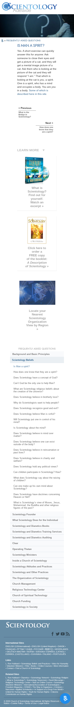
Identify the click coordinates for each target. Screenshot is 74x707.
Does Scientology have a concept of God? (35, 377)
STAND (27, 687)
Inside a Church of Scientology (29, 560)
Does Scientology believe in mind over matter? (33, 434)
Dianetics (25, 678)
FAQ (27, 666)
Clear (15, 543)
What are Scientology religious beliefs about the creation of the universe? (36, 390)
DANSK (61, 646)
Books (33, 666)
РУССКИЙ (38, 649)
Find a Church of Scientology (28, 668)
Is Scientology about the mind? (29, 427)
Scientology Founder (24, 514)
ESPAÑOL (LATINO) (55, 652)
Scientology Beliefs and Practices (35, 664)
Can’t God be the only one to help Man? (34, 383)
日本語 (29, 649)
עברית (20, 649)
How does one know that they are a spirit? (35, 372)
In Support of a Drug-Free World (48, 689)
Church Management (23, 583)
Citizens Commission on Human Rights (32, 693)
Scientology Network (40, 678)
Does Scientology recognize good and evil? (35, 408)
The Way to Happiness (42, 687)
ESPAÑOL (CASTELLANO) (17, 654)
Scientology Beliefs (23, 360)
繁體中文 (49, 649)
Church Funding (21, 601)
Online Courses (45, 666)
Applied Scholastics (24, 689)
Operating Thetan (22, 549)
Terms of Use (31, 703)
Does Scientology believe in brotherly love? (35, 397)
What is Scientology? (16, 680)
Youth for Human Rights (39, 692)
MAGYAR (21, 652)
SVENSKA (40, 652)
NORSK (30, 652)
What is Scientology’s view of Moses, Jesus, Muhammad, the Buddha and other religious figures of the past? (36, 505)
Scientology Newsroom (37, 680)
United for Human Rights (16, 692)
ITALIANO (47, 654)
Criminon (58, 687)
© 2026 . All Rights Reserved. (32, 701)
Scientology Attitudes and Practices (32, 566)
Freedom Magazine (14, 687)
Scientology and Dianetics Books (30, 526)
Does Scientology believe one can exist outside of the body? (34, 443)
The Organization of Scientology (30, 578)
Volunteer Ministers (15, 666)
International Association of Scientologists (42, 685)
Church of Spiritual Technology (29, 595)
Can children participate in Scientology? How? (37, 472)
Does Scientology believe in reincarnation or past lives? (36, 451)
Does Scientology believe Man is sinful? (34, 414)
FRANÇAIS (10, 649)
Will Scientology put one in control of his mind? (34, 420)
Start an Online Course (42, 682)
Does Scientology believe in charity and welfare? (34, 459)
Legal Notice (43, 703)
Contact (10, 668)
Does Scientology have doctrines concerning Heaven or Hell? (36, 495)
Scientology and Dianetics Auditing (32, 537)
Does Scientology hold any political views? (35, 466)
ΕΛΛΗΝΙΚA (36, 654)
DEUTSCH (11, 652)
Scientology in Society (25, 607)
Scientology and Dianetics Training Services (37, 531)
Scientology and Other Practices (30, 572)
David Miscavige (56, 680)
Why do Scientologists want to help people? (36, 402)
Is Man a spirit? (21, 366)
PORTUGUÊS (59, 654)
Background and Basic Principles (31, 354)
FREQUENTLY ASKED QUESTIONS (23, 40)
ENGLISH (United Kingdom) (44, 646)
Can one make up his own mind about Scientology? (33, 487)
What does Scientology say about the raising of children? (36, 479)
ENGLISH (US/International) (18, 646)
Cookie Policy (17, 703)
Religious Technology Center (28, 589)
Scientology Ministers (24, 554)
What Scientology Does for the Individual (35, 520)
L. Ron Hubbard (12, 664)
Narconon (10, 689)
